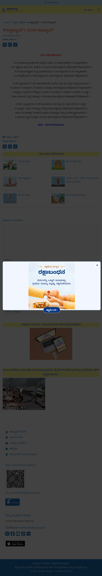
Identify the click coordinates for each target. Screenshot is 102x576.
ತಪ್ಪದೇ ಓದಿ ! (51, 309)
